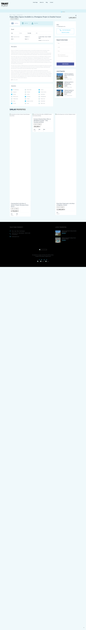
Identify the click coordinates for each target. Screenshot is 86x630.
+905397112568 (27, 233)
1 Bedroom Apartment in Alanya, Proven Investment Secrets (68, 83)
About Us (42, 2)
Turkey (43, 36)
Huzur (40, 38)
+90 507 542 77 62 (15, 233)
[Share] (75, 15)
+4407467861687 (21, 233)
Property (14, 14)
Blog (47, 2)
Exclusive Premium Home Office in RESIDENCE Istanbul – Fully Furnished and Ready (42, 120)
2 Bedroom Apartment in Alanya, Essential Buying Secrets (69, 75)
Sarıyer (46, 36)
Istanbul (49, 36)
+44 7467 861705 (14, 234)
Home (11, 14)
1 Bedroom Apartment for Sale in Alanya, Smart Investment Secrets (69, 91)
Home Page (35, 2)
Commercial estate (20, 14)
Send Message (65, 64)
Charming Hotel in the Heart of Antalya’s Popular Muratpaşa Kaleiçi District (19, 205)
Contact (51, 2)
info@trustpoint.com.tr (61, 26)
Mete (58, 24)
